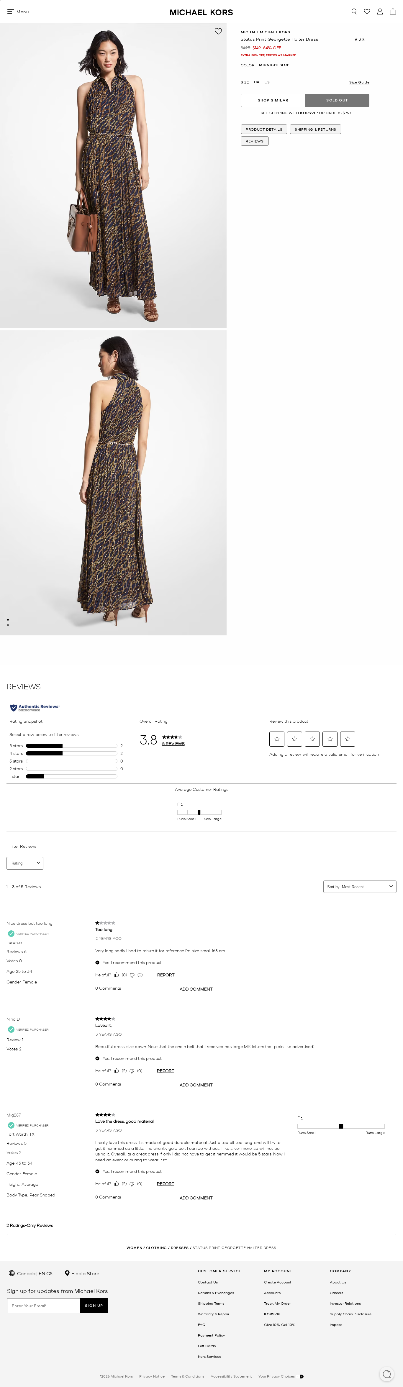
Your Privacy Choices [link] (277, 1376)
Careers (336, 1292)
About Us (338, 1282)
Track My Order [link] (277, 1303)
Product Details (264, 129)
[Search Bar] (354, 11)
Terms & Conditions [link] (187, 1376)
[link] (272, 1313)
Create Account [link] (277, 1282)
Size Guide (359, 82)
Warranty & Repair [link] (213, 1313)
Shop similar (273, 100)
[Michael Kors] (201, 11)
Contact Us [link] (208, 1282)
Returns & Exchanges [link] (216, 1292)
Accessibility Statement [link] (231, 1376)
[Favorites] (367, 11)
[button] (387, 1374)
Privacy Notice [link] (152, 1376)
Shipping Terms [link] (211, 1303)
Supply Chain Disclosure (350, 1313)
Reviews (254, 141)
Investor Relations (345, 1303)
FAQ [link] (201, 1324)
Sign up (94, 1305)
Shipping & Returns (315, 129)
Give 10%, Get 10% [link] (279, 1324)
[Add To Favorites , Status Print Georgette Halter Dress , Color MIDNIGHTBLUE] (218, 31)
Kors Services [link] (209, 1356)
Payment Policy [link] (211, 1335)
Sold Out (337, 100)
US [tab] (267, 82)
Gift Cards (207, 1345)
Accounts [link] (272, 1292)
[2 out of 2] (8, 625)
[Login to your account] (380, 11)
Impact (336, 1324)
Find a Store (84, 1273)
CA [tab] (256, 82)
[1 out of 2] (8, 620)
